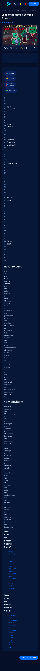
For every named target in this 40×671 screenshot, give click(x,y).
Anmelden (33, 4)
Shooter (10, 10)
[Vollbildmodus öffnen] (35, 48)
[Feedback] (25, 48)
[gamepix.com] (8, 3)
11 (13, 48)
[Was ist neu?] (20, 4)
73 (7, 48)
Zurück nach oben (30, 658)
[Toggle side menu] (2, 4)
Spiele (4, 10)
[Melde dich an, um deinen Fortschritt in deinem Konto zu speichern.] (21, 48)
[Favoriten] (25, 4)
